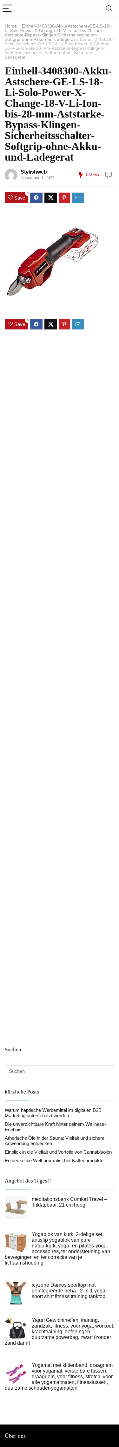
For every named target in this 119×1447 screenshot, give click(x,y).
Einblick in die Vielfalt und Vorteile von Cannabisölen (58, 1152)
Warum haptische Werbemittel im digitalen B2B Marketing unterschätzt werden (53, 1112)
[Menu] (7, 8)
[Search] (109, 8)
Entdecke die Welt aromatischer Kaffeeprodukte (54, 1160)
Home (11, 26)
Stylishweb (34, 172)
